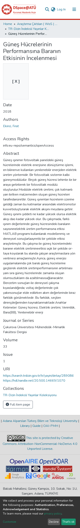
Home (7, 24)
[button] (53, 9)
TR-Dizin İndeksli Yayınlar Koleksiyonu (28, 29)
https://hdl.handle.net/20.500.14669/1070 (34, 380)
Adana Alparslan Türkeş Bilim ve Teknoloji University (40, 421)
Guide (36, 426)
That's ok (68, 522)
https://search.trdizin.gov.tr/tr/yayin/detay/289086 (38, 375)
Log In (61, 9)
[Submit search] (47, 9)
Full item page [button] (19, 404)
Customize (9, 522)
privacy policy (53, 514)
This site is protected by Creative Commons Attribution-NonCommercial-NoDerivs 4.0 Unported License (40, 443)
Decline (54, 522)
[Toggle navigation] (74, 9)
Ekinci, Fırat (11, 126)
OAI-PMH (50, 426)
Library (25, 426)
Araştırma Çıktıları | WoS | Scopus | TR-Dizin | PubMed (37, 24)
